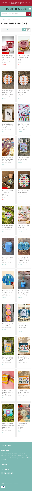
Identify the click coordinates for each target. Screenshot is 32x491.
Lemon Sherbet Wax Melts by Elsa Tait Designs (8, 358)
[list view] (28, 29)
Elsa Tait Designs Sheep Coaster (23, 191)
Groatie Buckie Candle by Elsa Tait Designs (23, 325)
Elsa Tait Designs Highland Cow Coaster (23, 92)
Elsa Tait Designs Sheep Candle (23, 158)
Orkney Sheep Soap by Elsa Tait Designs (23, 392)
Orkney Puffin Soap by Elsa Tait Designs (23, 358)
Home (3, 19)
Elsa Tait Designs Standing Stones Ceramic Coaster (23, 259)
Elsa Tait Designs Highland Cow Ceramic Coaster (7, 92)
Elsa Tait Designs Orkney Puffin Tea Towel (8, 125)
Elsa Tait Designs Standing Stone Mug (7, 259)
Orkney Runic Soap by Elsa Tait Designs (7, 392)
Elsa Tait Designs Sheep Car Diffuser (7, 192)
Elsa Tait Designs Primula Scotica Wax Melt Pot (7, 159)
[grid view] (24, 29)
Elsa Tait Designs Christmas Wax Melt (23, 57)
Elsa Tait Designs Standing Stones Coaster (7, 292)
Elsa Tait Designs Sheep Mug (23, 226)
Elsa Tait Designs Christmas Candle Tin (8, 57)
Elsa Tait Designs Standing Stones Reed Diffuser (23, 292)
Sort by (9, 30)
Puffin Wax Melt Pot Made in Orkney (23, 425)
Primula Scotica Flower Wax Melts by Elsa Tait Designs (8, 426)
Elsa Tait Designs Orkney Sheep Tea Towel (23, 125)
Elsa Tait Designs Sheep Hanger (7, 226)
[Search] (28, 14)
